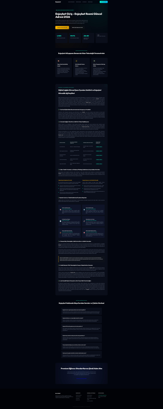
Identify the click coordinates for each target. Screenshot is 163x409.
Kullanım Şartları (89, 396)
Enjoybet (58, 2)
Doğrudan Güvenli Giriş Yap (62, 27)
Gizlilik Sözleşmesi (89, 395)
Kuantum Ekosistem (79, 395)
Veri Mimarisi (77, 398)
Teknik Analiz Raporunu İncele (77, 27)
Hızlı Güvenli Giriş (103, 1)
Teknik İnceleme (78, 396)
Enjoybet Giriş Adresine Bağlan (81, 378)
